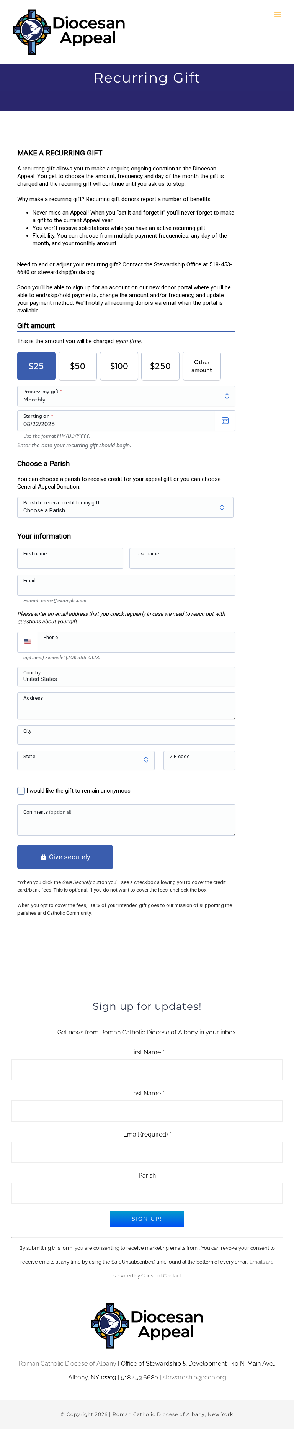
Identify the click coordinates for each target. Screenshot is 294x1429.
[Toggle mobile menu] (278, 14)
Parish (147, 1175)
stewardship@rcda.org (194, 1377)
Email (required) (147, 1134)
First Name (147, 1052)
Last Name (147, 1093)
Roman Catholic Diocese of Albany (67, 1363)
